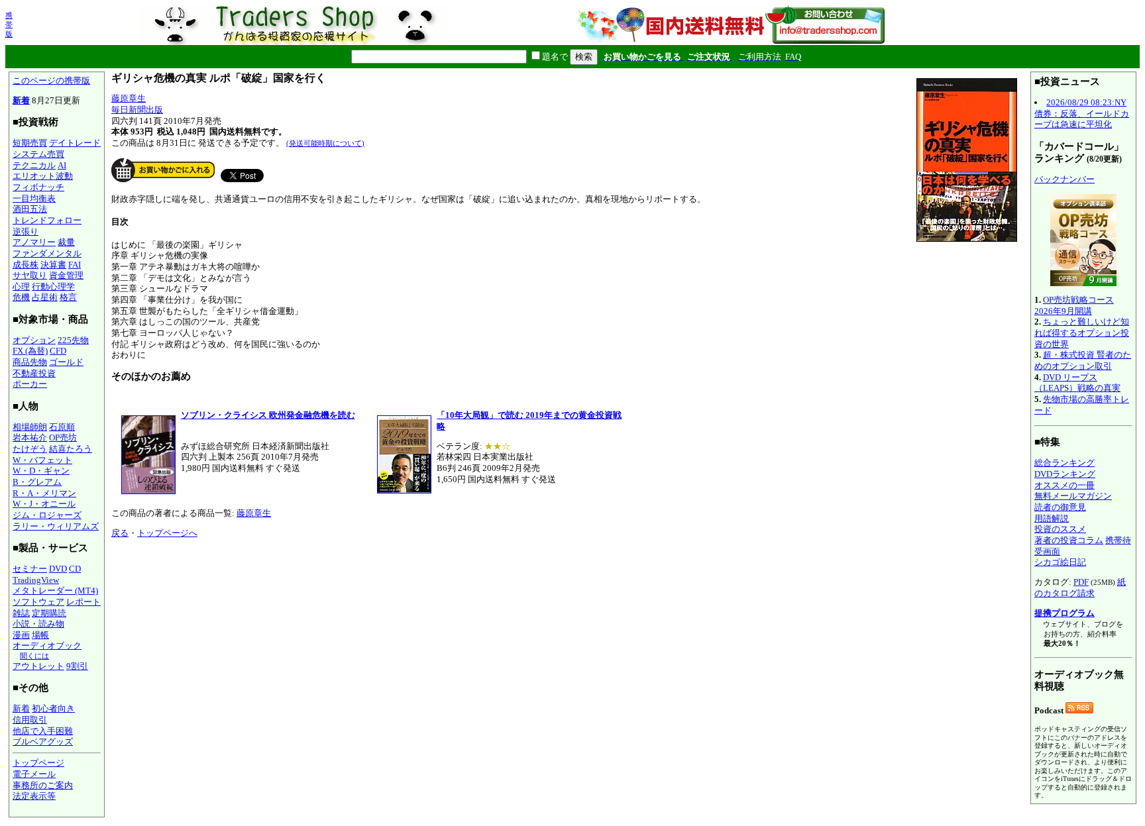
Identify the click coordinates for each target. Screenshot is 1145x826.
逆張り (25, 231)
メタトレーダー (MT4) (55, 590)
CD (75, 569)
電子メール (34, 774)
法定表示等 (34, 796)
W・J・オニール (44, 504)
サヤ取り (30, 275)
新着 (21, 100)
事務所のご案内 (43, 785)
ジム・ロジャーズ (47, 515)
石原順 (62, 427)
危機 (21, 297)
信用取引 (30, 720)
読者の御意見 (1060, 507)
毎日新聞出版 (137, 110)
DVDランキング (1064, 474)
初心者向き (53, 708)
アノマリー (34, 242)
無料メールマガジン (1073, 496)
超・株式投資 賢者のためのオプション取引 (1082, 360)
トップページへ (167, 533)
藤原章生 (128, 98)
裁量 (66, 242)
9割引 (77, 666)
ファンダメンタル (47, 253)
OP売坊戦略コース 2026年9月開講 (1074, 305)
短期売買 (30, 143)
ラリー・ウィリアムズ (56, 526)
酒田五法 (30, 209)
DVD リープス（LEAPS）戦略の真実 (1077, 382)
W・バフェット (42, 460)
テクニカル (34, 165)
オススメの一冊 (1064, 485)
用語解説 (1051, 518)
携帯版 (9, 24)
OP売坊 (63, 437)
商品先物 (30, 362)
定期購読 (49, 613)
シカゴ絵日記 (1060, 562)
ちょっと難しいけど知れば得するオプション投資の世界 (1081, 332)
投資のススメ (1060, 529)
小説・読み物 (38, 624)
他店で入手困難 (43, 731)
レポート (83, 602)
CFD (58, 351)
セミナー (30, 569)
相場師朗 (30, 427)
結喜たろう (70, 449)
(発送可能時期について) (325, 143)
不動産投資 (34, 373)
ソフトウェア (38, 602)
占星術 (45, 297)
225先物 (73, 340)
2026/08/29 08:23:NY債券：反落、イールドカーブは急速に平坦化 (1081, 113)
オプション (34, 340)
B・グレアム (37, 482)
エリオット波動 (43, 176)
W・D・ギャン (41, 471)
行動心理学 (53, 286)
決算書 (53, 265)
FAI (74, 265)
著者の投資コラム (1068, 540)
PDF (1081, 582)
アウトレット (38, 666)
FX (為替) (30, 351)
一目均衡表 (34, 198)
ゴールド (66, 362)
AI (62, 165)
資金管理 (66, 275)
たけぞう (30, 449)
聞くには (34, 656)
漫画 (21, 635)
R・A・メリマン (44, 493)
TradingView (36, 580)
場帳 (40, 635)
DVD (58, 569)
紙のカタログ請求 (1080, 587)
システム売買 (38, 154)
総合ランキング (1064, 463)
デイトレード (75, 143)
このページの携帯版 (51, 80)
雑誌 (21, 613)
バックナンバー (1064, 179)
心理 (21, 286)
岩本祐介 (30, 437)
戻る (120, 533)
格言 (68, 297)
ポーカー (30, 384)
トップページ (38, 763)
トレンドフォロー (47, 220)
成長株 (25, 265)
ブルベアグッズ (43, 742)
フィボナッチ (38, 187)
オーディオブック (47, 645)
